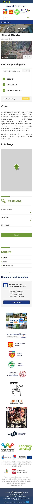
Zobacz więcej (16, 302)
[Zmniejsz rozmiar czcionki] (6, 2)
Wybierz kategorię (7, 209)
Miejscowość (5, 225)
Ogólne (10, 79)
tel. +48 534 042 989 (16, 294)
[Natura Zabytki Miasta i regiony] (16, 212)
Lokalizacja (12, 85)
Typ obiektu (5, 217)
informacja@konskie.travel (16, 296)
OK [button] (27, 502)
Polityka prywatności (9, 502)
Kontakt (14, 496)
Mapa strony (8, 496)
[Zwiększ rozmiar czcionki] (4, 2)
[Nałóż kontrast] (9, 2)
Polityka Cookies (22, 496)
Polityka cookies (20, 502)
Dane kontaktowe (14, 90)
